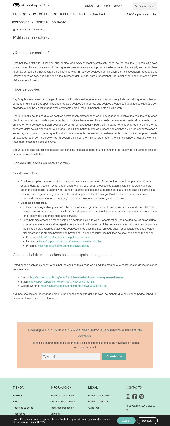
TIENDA (18, 387)
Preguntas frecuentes (62, 407)
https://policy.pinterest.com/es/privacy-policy (63, 246)
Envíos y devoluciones (62, 395)
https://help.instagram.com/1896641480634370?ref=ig (70, 241)
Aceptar (126, 420)
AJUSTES (39, 422)
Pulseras (17, 401)
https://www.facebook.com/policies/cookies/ (64, 237)
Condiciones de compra (63, 401)
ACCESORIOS (20, 22)
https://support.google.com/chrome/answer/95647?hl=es (74, 286)
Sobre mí (55, 413)
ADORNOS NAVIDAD (92, 14)
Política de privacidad (99, 395)
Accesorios (19, 413)
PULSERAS (18, 14)
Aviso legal (94, 407)
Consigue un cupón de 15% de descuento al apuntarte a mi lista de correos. (85, 333)
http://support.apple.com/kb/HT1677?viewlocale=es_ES (61, 281)
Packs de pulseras (23, 407)
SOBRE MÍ (42, 22)
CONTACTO (59, 22)
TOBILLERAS (68, 14)
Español (118, 5)
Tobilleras (18, 395)
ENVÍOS (89, 5)
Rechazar (147, 420)
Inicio (19, 29)
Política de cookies (98, 401)
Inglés (106, 5)
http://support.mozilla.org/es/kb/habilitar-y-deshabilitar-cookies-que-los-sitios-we (76, 277)
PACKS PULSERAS (45, 14)
